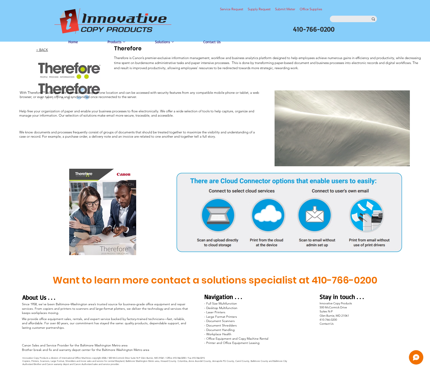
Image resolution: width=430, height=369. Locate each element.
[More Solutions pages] (173, 42)
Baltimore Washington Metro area (103, 345)
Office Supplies (311, 9)
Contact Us (327, 323)
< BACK (42, 50)
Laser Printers (215, 312)
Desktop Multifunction (221, 308)
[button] (402, 161)
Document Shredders (221, 325)
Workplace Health (218, 334)
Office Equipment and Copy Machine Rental (237, 339)
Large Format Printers (221, 317)
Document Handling (220, 330)
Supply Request (259, 9)
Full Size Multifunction (221, 303)
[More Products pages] (124, 42)
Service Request (231, 9)
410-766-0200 (314, 29)
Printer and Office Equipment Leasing (233, 343)
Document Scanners (220, 321)
